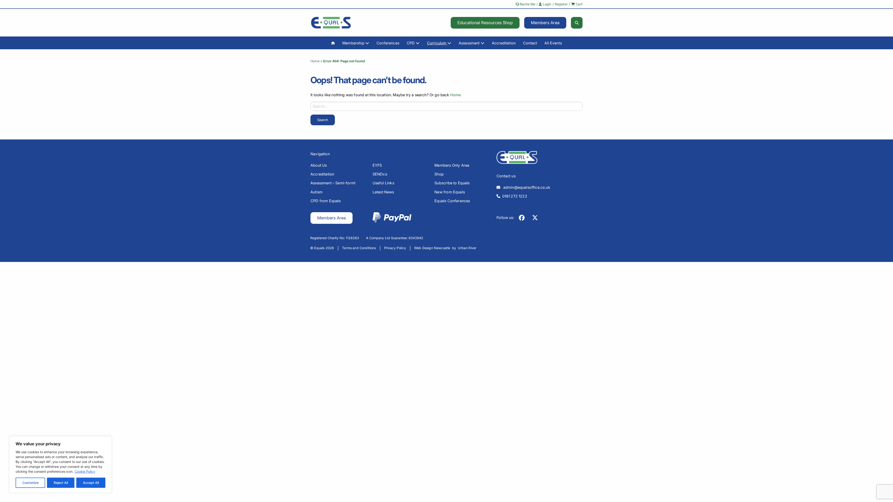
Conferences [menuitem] (388, 43)
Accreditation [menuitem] (504, 43)
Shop (439, 174)
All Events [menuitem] (553, 43)
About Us (318, 165)
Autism (316, 192)
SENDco (380, 174)
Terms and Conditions (359, 248)
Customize (30, 483)
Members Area (545, 22)
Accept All (91, 483)
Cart (579, 4)
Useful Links (383, 183)
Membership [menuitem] (353, 43)
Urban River (467, 248)
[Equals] (330, 22)
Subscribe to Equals (452, 183)
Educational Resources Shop (485, 22)
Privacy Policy (395, 248)
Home (315, 61)
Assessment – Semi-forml (332, 183)
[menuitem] (333, 42)
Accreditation (322, 174)
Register (561, 4)
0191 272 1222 (513, 196)
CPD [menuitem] (411, 43)
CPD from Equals (325, 200)
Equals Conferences (452, 200)
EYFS (377, 165)
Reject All (61, 483)
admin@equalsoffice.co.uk (525, 187)
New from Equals (449, 192)
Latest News (383, 192)
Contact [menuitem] (530, 43)
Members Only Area (451, 165)
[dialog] (60, 464)
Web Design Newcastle (432, 248)
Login (546, 4)
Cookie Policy (85, 471)
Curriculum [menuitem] (437, 43)
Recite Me (527, 4)
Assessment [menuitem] (470, 43)
